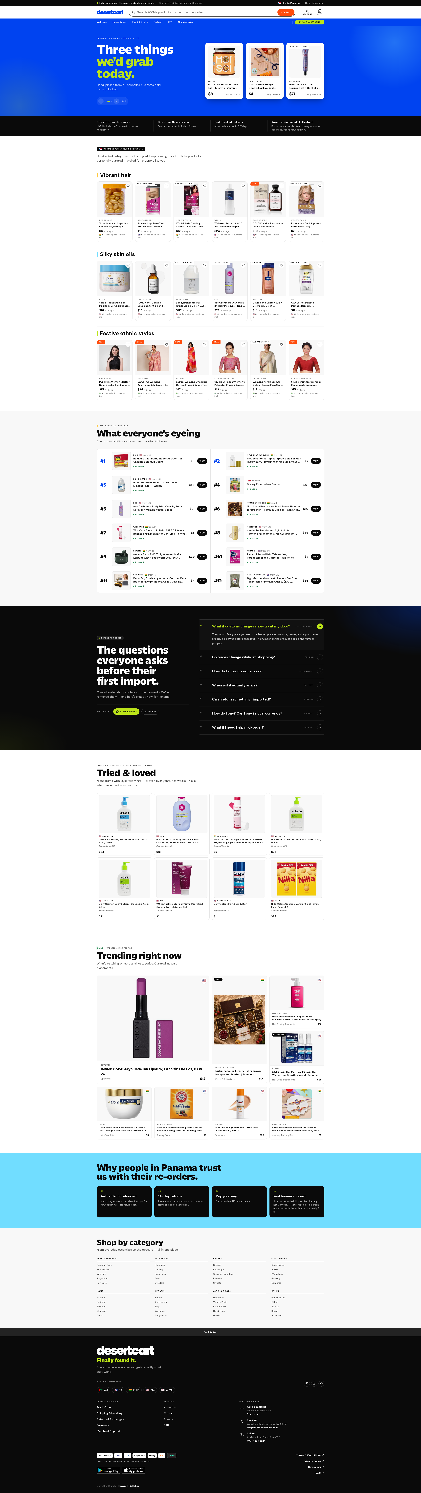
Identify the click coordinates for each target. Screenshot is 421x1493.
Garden (217, 1315)
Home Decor (119, 22)
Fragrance (102, 1278)
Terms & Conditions (310, 1455)
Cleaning (101, 1310)
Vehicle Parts (220, 1302)
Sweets (217, 1282)
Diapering (160, 1265)
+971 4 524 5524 (256, 1440)
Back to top (210, 1332)
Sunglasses (161, 1315)
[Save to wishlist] (128, 186)
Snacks (217, 1265)
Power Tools (219, 1306)
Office (274, 1302)
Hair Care (102, 1282)
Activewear (161, 1302)
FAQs (319, 1473)
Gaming (275, 1278)
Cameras (276, 1282)
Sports (275, 1306)
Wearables (277, 1273)
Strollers (159, 1282)
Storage (101, 1306)
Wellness (102, 22)
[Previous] (101, 101)
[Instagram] (307, 1384)
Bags (157, 1306)
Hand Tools (219, 1310)
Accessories (278, 1265)
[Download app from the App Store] (133, 1470)
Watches (160, 1310)
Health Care (103, 1269)
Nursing (159, 1269)
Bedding (101, 1302)
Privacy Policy (314, 1461)
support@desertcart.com (262, 1427)
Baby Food (161, 1273)
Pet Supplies (278, 1297)
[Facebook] (321, 1384)
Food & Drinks (140, 22)
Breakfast (218, 1278)
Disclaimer (316, 1467)
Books (274, 1310)
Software (276, 1315)
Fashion (158, 22)
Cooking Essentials (223, 1273)
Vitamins (101, 1273)
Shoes (158, 1297)
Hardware (218, 1297)
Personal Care (104, 1265)
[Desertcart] (110, 12)
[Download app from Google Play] (108, 1470)
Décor (100, 1315)
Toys (157, 1278)
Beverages (218, 1269)
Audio (274, 1269)
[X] (314, 1384)
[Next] (116, 101)
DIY (170, 22)
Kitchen (101, 1297)
